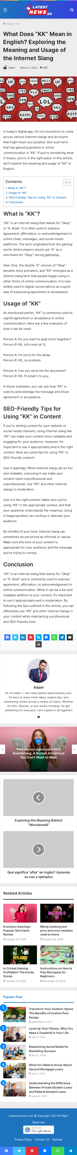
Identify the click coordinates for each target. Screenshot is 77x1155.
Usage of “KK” (18, 192)
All (17, 23)
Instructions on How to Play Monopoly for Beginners (56, 972)
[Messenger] (46, 637)
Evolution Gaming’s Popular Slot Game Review (17, 930)
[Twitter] (15, 637)
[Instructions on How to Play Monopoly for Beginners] (57, 954)
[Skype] (39, 637)
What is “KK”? (17, 188)
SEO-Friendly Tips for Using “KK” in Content (37, 197)
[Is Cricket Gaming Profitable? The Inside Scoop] (20, 954)
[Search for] (72, 11)
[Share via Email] (70, 637)
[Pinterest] (31, 637)
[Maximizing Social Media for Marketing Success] (14, 1052)
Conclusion (16, 202)
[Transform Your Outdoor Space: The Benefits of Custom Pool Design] (14, 1014)
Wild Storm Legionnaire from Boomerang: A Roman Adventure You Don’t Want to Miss (38, 753)
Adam (11, 67)
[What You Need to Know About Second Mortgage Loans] (14, 1070)
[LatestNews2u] (38, 9)
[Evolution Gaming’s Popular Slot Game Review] (20, 913)
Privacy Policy (23, 1139)
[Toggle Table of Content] (64, 182)
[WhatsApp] (54, 637)
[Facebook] (7, 637)
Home (10, 23)
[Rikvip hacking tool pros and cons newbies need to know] (57, 913)
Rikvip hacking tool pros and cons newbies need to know (56, 930)
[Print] (39, 644)
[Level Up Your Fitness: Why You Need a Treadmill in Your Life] (14, 1034)
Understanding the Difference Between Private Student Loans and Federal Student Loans (50, 1087)
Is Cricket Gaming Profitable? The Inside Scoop (18, 972)
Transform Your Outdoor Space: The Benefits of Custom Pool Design (51, 1013)
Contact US (42, 1139)
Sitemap (57, 1139)
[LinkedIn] (23, 637)
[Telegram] (62, 637)
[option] (38, 749)
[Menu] (5, 11)
